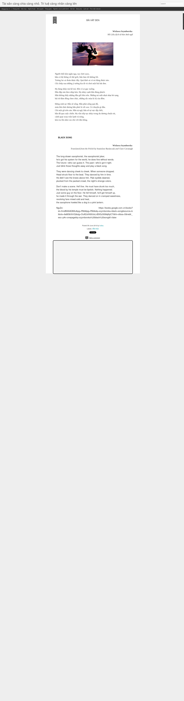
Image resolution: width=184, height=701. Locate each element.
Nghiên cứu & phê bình (61, 9)
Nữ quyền (40, 9)
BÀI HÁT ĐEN (92, 20)
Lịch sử (85, 9)
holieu (101, 225)
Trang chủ (16, 9)
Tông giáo (48, 9)
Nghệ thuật (31, 9)
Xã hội (72, 9)
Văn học (24, 9)
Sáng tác (79, 9)
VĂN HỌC (95, 229)
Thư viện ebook (95, 9)
